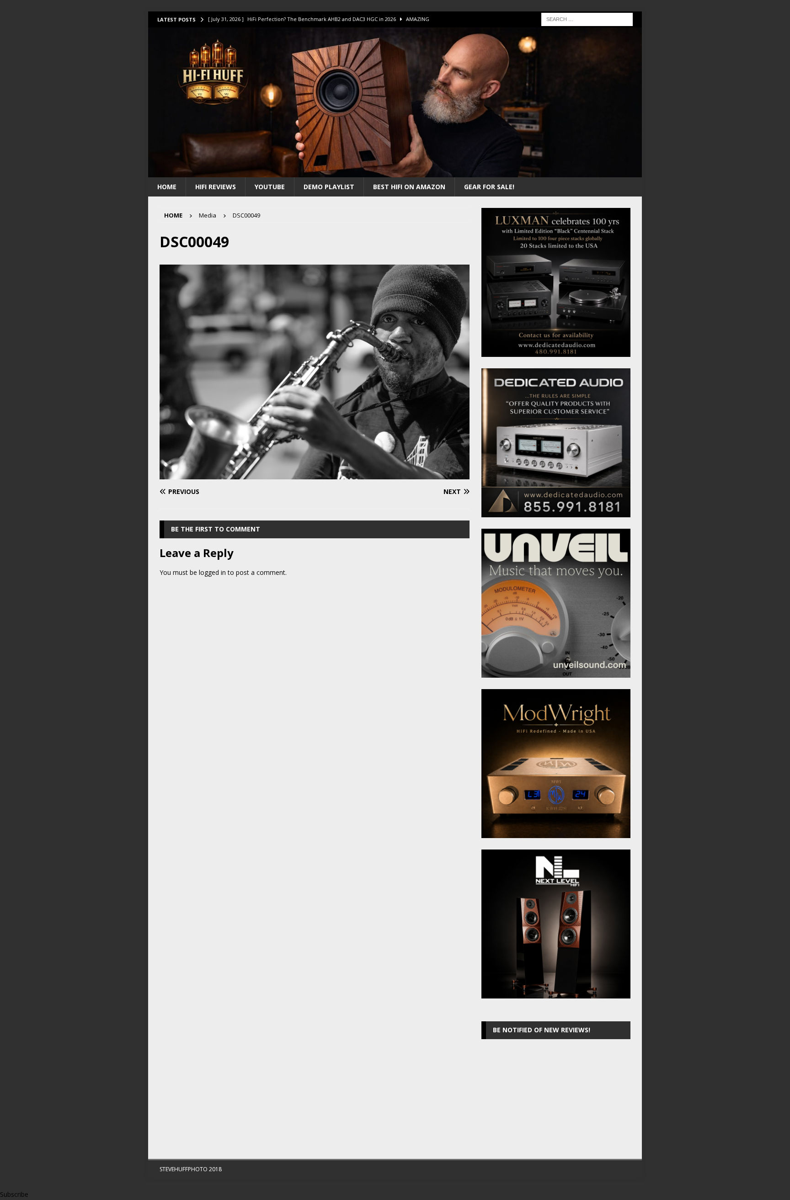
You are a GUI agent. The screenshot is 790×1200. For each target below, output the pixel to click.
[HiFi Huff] (395, 171)
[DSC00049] (315, 474)
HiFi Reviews (215, 186)
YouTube (270, 186)
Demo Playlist (329, 186)
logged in (212, 572)
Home (166, 186)
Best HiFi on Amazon (409, 186)
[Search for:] (587, 18)
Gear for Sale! (489, 186)
